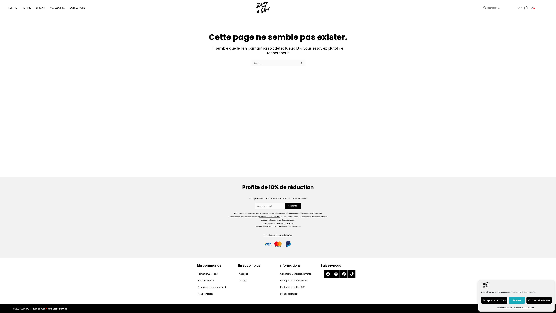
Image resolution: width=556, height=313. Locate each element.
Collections (77, 7)
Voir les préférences (539, 300)
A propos (243, 273)
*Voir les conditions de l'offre (278, 235)
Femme (13, 7)
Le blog (242, 280)
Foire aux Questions (208, 273)
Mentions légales (288, 293)
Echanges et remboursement (212, 287)
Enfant (40, 7)
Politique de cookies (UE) (292, 287)
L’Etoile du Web (59, 308)
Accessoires (57, 7)
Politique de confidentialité (524, 307)
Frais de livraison (206, 280)
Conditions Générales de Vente (295, 273)
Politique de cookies (504, 307)
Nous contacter (205, 293)
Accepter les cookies (494, 300)
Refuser (517, 300)
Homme (26, 7)
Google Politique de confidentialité (268, 226)
